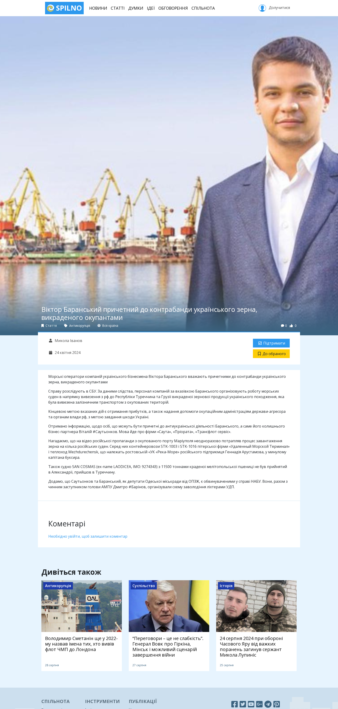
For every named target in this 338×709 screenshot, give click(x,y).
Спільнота (203, 8)
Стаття (51, 325)
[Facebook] (234, 704)
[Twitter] (243, 704)
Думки (135, 8)
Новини (98, 8)
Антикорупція (79, 325)
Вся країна (109, 325)
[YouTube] (251, 704)
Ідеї (151, 8)
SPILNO (68, 8)
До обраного (274, 353)
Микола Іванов (68, 340)
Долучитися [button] (279, 7)
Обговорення (173, 8)
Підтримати (274, 343)
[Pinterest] (276, 704)
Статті (118, 8)
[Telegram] (268, 704)
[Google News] (259, 704)
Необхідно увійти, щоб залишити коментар (87, 536)
